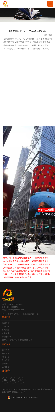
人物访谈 (5, 326)
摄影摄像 (5, 353)
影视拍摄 (5, 330)
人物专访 (5, 367)
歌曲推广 (5, 363)
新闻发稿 (5, 323)
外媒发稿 (5, 360)
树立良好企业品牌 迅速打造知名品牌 (17, 340)
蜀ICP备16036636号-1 (15, 392)
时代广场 (5, 357)
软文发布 (5, 350)
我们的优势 (6, 337)
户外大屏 (5, 333)
